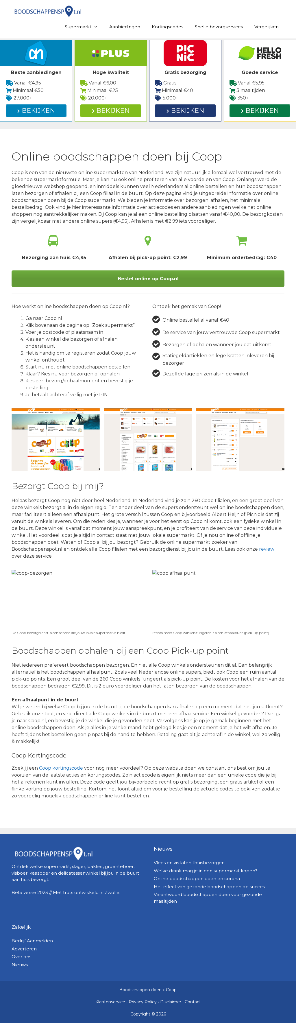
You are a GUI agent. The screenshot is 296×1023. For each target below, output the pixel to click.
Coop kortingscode (61, 768)
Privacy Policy (143, 1001)
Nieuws (20, 964)
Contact (193, 1001)
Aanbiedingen (124, 27)
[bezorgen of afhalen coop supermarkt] (240, 439)
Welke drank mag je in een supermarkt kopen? (205, 870)
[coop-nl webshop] (148, 439)
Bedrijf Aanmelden (32, 940)
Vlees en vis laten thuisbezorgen (189, 862)
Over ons (21, 956)
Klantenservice (110, 1001)
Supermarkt (78, 27)
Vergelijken (266, 27)
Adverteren (24, 949)
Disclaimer (170, 1001)
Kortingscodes (167, 27)
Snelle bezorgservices (219, 27)
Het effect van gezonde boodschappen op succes (209, 886)
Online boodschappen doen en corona (197, 878)
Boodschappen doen (140, 989)
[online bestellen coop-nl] (56, 439)
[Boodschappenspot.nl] (48, 11)
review (266, 549)
